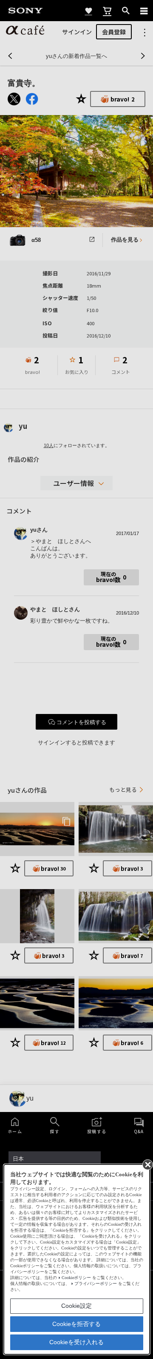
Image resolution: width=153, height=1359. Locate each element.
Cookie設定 (76, 1305)
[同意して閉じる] (147, 1164)
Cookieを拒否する (76, 1324)
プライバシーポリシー (95, 1283)
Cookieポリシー (76, 1277)
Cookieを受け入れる (76, 1342)
